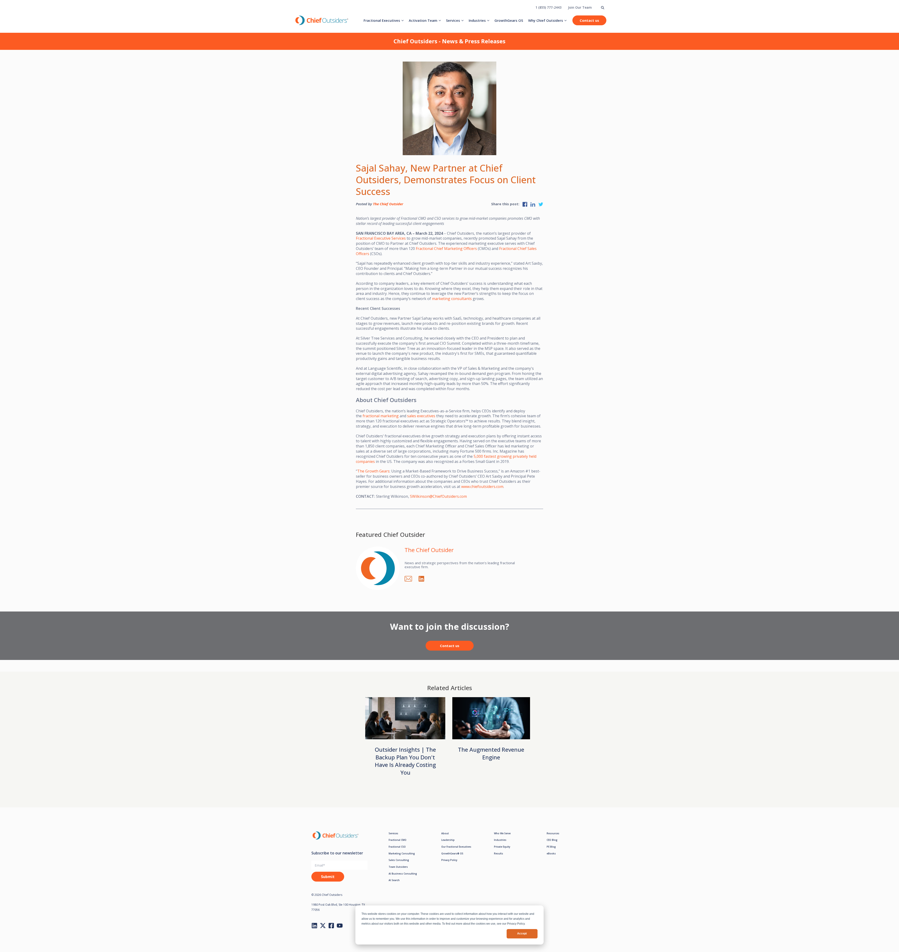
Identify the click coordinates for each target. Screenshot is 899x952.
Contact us (589, 20)
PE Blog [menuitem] (551, 846)
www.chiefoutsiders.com (482, 486)
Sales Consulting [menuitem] (399, 860)
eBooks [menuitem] (551, 853)
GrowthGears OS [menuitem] (508, 20)
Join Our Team (580, 7)
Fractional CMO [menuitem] (397, 840)
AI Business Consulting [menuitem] (403, 873)
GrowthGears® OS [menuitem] (452, 853)
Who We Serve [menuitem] (502, 833)
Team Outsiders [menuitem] (398, 866)
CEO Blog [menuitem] (552, 840)
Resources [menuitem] (553, 833)
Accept (522, 933)
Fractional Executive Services (381, 238)
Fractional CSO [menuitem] (397, 846)
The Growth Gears (373, 471)
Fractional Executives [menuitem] (382, 20)
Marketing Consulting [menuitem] (402, 853)
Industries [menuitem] (477, 20)
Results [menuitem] (498, 853)
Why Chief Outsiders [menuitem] (545, 20)
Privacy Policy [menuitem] (449, 860)
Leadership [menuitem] (448, 840)
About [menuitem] (445, 833)
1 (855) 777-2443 (548, 7)
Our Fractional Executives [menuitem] (456, 846)
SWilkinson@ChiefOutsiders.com (438, 496)
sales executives (421, 415)
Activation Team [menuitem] (423, 20)
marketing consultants (452, 298)
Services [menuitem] (453, 20)
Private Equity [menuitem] (502, 846)
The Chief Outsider (388, 203)
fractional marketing (381, 415)
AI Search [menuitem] (394, 880)
